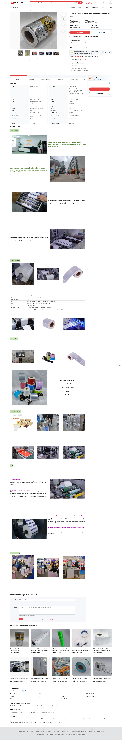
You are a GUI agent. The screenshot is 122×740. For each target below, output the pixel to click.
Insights (96, 729)
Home (11, 10)
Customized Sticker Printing (48, 712)
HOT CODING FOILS (90, 693)
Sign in (110, 3)
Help (87, 7)
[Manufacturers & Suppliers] (18, 2)
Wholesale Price (63, 729)
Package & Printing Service (29, 10)
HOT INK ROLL (13, 696)
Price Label (52, 719)
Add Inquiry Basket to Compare (38, 59)
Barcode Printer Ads (40, 698)
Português (37, 731)
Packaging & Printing (18, 10)
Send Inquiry (80, 32)
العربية (68, 731)
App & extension (94, 7)
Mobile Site (92, 729)
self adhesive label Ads (91, 696)
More (11, 725)
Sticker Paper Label (78, 719)
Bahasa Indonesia (100, 731)
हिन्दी (80, 731)
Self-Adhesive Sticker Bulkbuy (54, 722)
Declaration (75, 734)
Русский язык (48, 731)
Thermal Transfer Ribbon (15, 693)
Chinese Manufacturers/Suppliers (44, 729)
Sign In (71, 70)
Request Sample (94, 36)
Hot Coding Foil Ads (65, 698)
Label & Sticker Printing (39, 10)
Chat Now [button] (102, 32)
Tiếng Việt (93, 731)
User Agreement (69, 734)
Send (21, 619)
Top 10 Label (33, 722)
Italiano (54, 731)
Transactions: (91, 56)
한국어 (72, 731)
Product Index (85, 729)
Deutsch (58, 731)
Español (32, 731)
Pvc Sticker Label (104, 719)
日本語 (76, 731)
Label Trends (42, 722)
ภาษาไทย (84, 731)
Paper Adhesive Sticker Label (91, 719)
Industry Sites (70, 729)
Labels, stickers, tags (40, 693)
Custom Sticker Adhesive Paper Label (19, 722)
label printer (63, 693)
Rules (111, 7)
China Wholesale (55, 729)
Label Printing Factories (29, 719)
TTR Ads (63, 696)
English (28, 731)
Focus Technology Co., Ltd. (52, 734)
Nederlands (63, 731)
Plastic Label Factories (42, 719)
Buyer (79, 7)
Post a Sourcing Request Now (49, 619)
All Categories (15, 7)
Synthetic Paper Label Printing (32, 712)
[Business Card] (109, 83)
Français (42, 731)
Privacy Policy (82, 734)
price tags (38, 696)
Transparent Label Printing (17, 712)
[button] (82, 79)
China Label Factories (16, 719)
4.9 (94, 79)
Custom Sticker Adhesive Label (64, 719)
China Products (33, 729)
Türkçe (88, 731)
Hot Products (26, 729)
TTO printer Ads (13, 698)
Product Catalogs (30, 691)
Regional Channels (77, 729)
